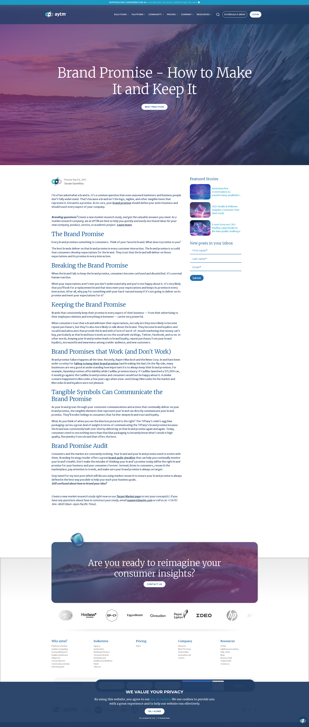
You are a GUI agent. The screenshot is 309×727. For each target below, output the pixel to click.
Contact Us (154, 584)
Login (255, 14)
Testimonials (225, 661)
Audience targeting (60, 649)
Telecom (97, 667)
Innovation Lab (184, 655)
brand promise (121, 203)
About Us (182, 646)
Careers (181, 658)
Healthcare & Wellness (103, 661)
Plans (138, 646)
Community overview (61, 664)
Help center (225, 652)
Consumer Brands (101, 655)
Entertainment (100, 658)
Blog (222, 655)
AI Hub (223, 646)
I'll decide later (164, 718)
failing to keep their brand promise (96, 363)
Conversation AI (58, 661)
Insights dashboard (60, 655)
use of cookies (160, 699)
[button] (121, 14)
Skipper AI (56, 658)
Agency (97, 646)
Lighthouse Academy (229, 649)
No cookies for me (147, 718)
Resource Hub (226, 658)
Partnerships (183, 652)
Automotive (99, 649)
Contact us (224, 664)
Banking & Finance (102, 652)
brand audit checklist (121, 457)
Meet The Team (184, 649)
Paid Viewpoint (58, 667)
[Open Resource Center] (302, 720)
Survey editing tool (59, 652)
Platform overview (59, 646)
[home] (55, 14)
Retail (96, 664)
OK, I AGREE (154, 711)
